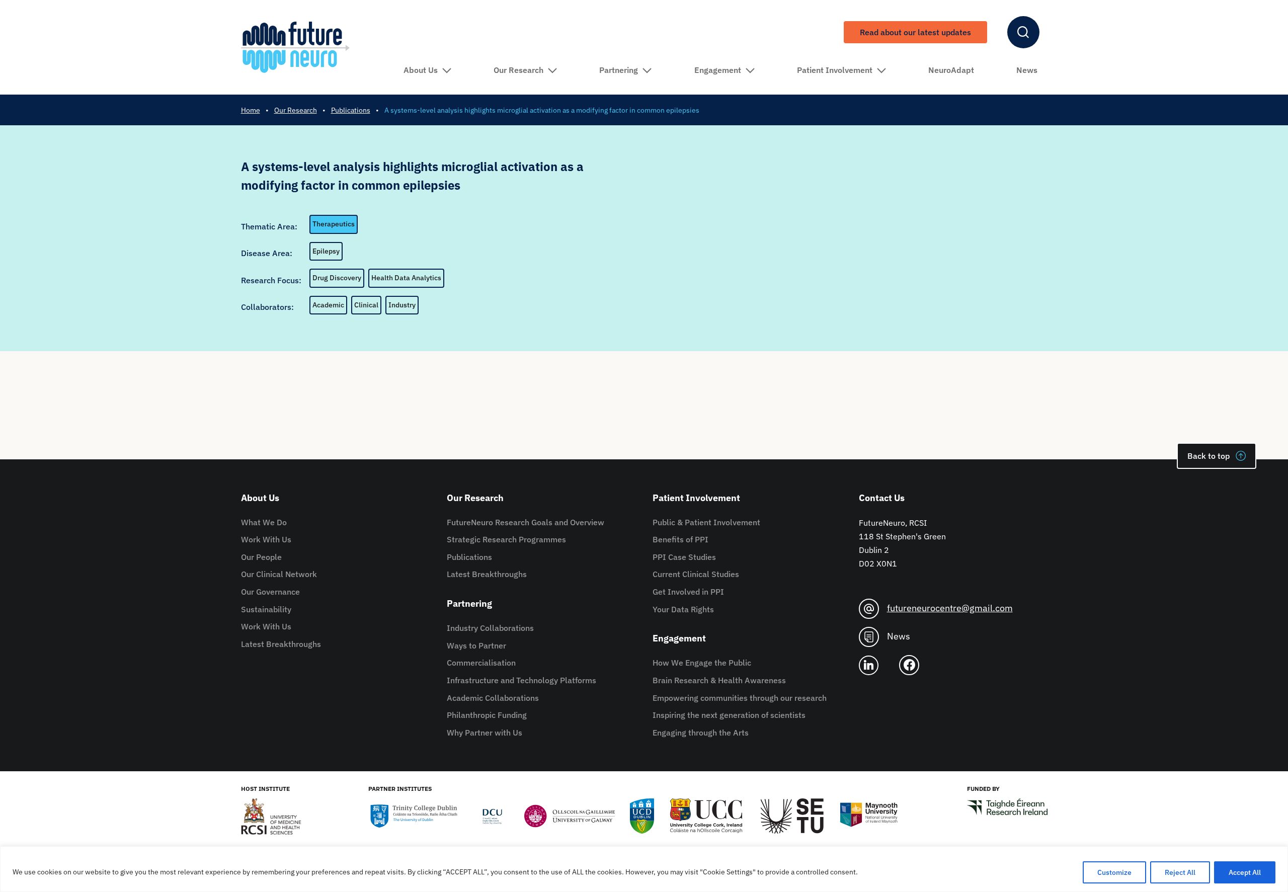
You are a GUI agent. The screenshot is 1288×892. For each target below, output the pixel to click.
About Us (421, 70)
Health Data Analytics (406, 277)
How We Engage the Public (702, 663)
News (1026, 70)
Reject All (1180, 872)
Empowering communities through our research (740, 698)
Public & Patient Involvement (706, 522)
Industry (402, 304)
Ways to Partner (476, 645)
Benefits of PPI (680, 539)
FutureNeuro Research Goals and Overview (525, 522)
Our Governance (270, 592)
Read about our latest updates (915, 32)
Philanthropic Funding (487, 715)
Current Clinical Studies (696, 574)
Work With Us (266, 539)
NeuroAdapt (951, 70)
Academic (328, 304)
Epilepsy (326, 251)
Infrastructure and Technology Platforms (521, 680)
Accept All (1245, 872)
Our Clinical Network (279, 574)
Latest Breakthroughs (281, 644)
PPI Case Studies (684, 557)
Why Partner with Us (484, 732)
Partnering (618, 70)
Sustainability (266, 609)
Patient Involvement (834, 70)
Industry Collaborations (490, 628)
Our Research (518, 70)
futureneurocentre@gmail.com (950, 608)
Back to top (1208, 456)
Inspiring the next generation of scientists (729, 715)
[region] (644, 869)
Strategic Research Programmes (506, 539)
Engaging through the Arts (701, 732)
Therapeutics (333, 223)
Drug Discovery (336, 277)
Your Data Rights (683, 609)
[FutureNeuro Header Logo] (295, 47)
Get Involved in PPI (688, 592)
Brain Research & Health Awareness (719, 680)
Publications (469, 557)
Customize (1114, 872)
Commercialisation (481, 663)
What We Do (264, 522)
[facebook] (913, 665)
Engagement (717, 70)
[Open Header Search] (1023, 32)
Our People (261, 557)
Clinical (366, 304)
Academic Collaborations (493, 698)
